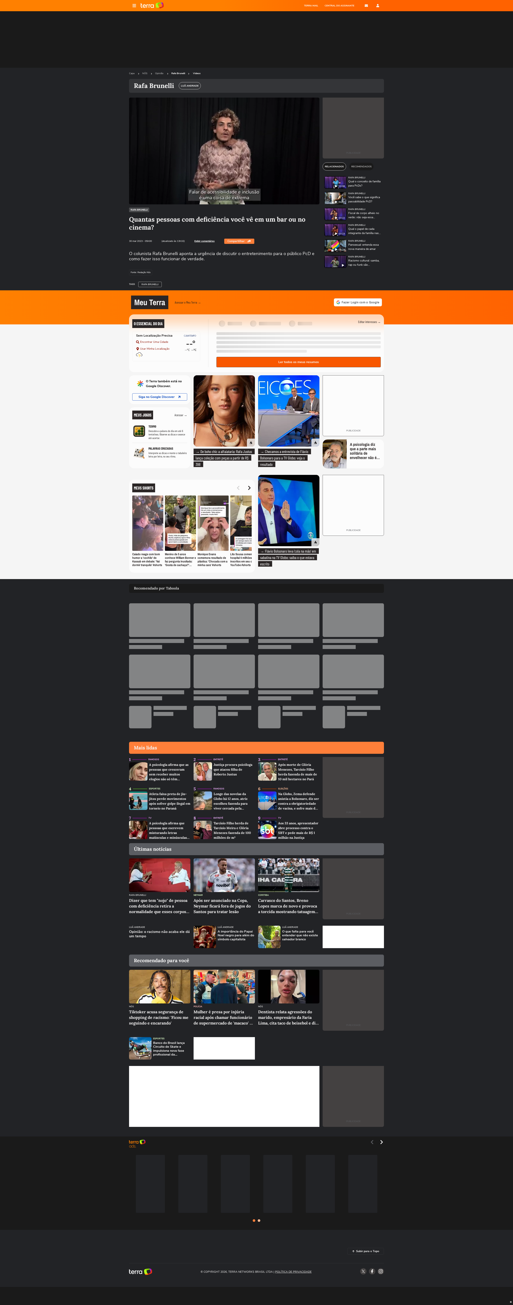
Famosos (153, 759)
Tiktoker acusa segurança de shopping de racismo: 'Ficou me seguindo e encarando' (158, 1017)
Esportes (154, 788)
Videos (197, 73)
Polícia (198, 1006)
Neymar (198, 895)
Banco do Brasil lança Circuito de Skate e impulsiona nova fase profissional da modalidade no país (169, 1049)
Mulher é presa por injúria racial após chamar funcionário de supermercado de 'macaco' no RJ (224, 1017)
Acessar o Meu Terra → (188, 302)
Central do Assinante (339, 5)
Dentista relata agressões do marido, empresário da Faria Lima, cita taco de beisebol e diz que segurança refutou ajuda (288, 1017)
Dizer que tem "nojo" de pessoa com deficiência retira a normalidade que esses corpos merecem (158, 906)
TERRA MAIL (311, 5)
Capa (132, 73)
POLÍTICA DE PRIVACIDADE (293, 1272)
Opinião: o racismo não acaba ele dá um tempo (159, 934)
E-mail (366, 5)
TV (149, 818)
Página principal (152, 5)
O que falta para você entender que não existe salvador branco (300, 935)
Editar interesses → (369, 322)
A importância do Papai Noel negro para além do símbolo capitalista (236, 935)
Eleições (283, 788)
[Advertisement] (353, 937)
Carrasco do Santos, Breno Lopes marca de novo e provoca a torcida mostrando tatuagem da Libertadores (287, 906)
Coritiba (263, 895)
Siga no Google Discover (156, 397)
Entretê (218, 759)
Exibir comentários (204, 241)
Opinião (159, 73)
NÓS (145, 73)
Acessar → (181, 415)
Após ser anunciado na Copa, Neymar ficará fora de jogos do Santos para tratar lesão (222, 906)
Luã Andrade (137, 927)
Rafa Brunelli (178, 73)
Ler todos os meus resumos (298, 362)
